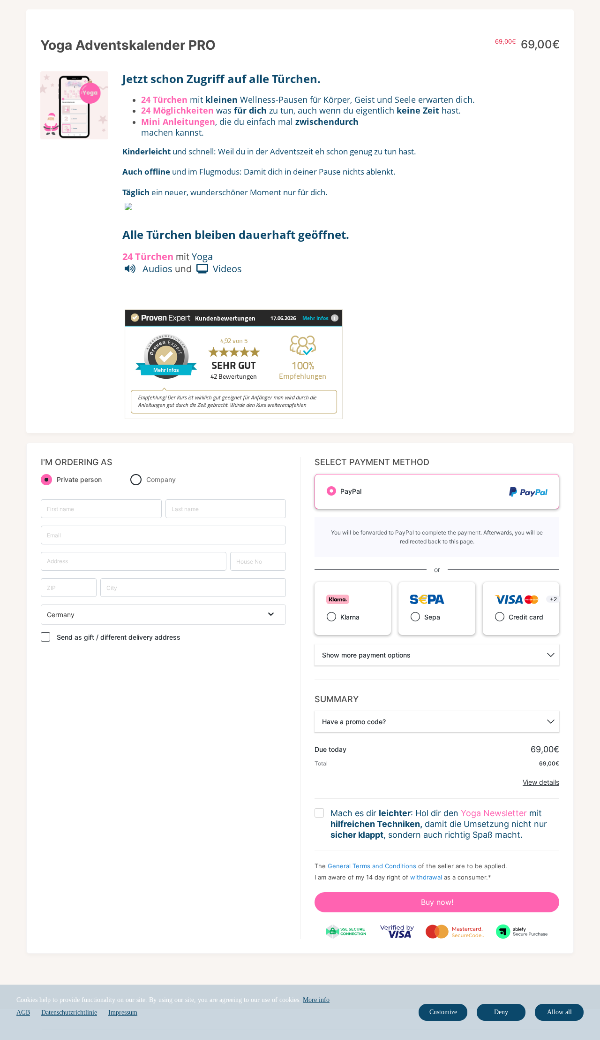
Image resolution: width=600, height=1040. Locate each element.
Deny (501, 1012)
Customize (443, 1012)
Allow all (559, 1012)
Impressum (122, 1012)
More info (316, 999)
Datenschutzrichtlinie (69, 1012)
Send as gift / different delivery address (118, 637)
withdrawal (426, 877)
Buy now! (437, 902)
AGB (23, 1012)
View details (541, 782)
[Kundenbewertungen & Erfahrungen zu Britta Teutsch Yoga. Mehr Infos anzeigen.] (233, 415)
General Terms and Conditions (372, 866)
